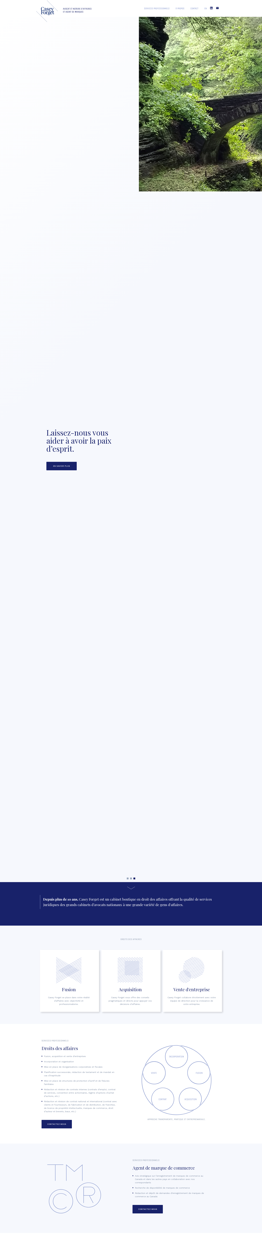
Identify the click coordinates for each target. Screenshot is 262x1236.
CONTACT (194, 8)
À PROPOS (180, 8)
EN (205, 8)
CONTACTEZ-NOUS (56, 1124)
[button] (128, 878)
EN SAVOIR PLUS (61, 466)
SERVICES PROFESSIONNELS (157, 8)
